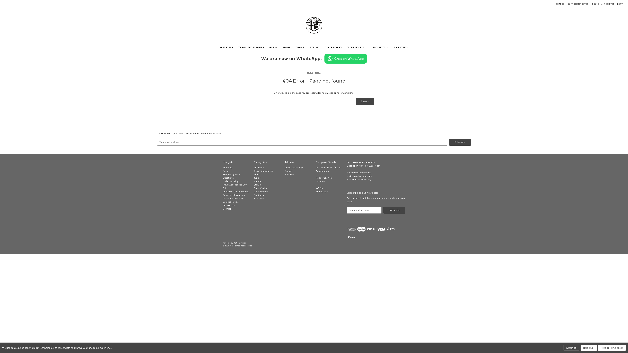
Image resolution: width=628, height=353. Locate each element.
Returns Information (234, 195)
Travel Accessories (251, 47)
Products (379, 47)
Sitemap (227, 208)
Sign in (596, 4)
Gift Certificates (578, 4)
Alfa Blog (227, 167)
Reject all (588, 348)
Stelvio (314, 47)
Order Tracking (230, 181)
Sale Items (401, 47)
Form (225, 171)
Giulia (273, 47)
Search (560, 4)
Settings (571, 348)
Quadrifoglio (333, 47)
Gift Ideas (226, 47)
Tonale (300, 47)
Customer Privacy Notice (236, 191)
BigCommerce (240, 243)
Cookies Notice (230, 202)
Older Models (356, 47)
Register (609, 4)
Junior (286, 47)
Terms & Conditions (233, 198)
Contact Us (229, 205)
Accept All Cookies (612, 348)
